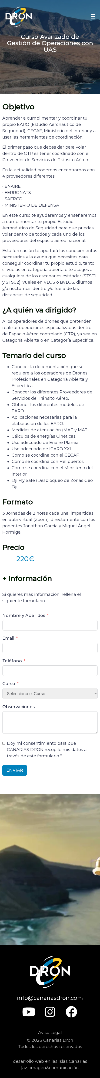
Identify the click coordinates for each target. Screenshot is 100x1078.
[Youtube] (28, 1011)
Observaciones (18, 706)
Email (8, 638)
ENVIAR (14, 770)
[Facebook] (71, 1011)
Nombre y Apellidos (23, 615)
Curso (8, 683)
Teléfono (12, 661)
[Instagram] (50, 1011)
